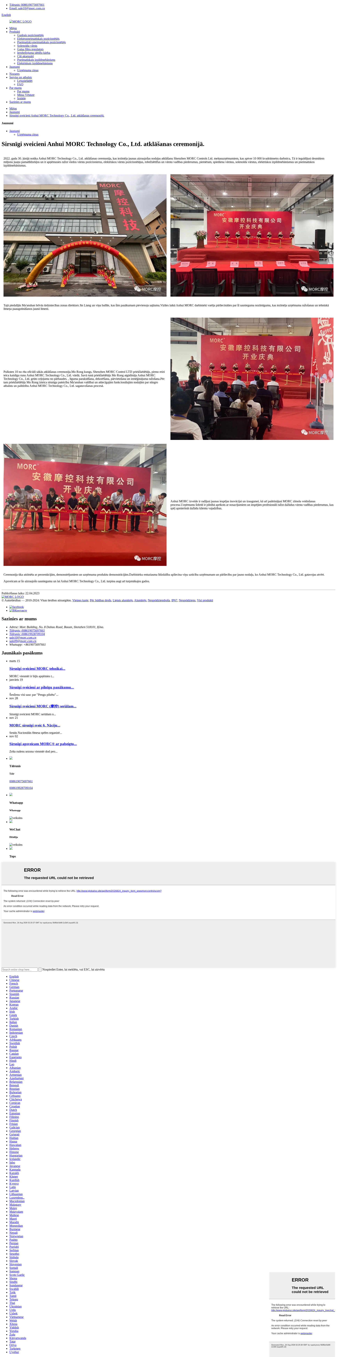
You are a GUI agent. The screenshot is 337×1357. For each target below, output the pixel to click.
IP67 (174, 600)
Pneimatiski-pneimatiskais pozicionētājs (41, 42)
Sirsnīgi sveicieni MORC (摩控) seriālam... (42, 706)
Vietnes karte (80, 600)
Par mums (15, 88)
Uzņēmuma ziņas (27, 70)
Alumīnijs (140, 600)
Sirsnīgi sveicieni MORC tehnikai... (37, 669)
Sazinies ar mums (20, 102)
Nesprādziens (187, 600)
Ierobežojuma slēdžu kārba (33, 52)
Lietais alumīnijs (123, 600)
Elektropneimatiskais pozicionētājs (38, 38)
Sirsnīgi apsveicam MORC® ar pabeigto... (43, 744)
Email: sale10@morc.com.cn (27, 8)
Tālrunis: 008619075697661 (26, 4)
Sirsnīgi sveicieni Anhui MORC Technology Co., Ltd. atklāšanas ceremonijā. (56, 115)
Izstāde (21, 98)
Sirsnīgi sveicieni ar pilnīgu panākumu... (41, 687)
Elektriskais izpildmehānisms (35, 63)
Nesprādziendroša (159, 600)
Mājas (13, 28)
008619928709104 (21, 788)
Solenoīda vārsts (27, 45)
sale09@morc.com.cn (22, 641)
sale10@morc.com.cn (22, 637)
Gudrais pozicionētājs (30, 35)
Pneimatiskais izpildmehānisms (36, 59)
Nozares (14, 73)
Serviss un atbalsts (20, 77)
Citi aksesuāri (25, 56)
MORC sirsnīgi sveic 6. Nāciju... (34, 725)
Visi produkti (205, 600)
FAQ (20, 84)
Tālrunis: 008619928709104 (27, 634)
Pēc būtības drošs (100, 600)
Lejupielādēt (24, 80)
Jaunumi (14, 66)
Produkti (14, 31)
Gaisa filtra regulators (30, 49)
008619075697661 (21, 781)
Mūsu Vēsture (26, 95)
